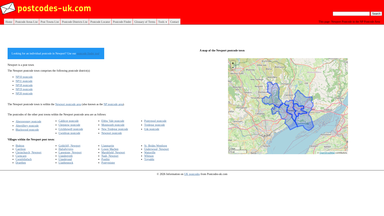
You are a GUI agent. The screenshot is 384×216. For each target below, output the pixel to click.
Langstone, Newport (70, 152)
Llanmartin (107, 145)
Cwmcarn (21, 155)
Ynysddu (149, 159)
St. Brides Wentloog (155, 145)
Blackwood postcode (27, 129)
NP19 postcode (24, 89)
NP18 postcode (24, 85)
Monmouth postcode (112, 124)
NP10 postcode (24, 76)
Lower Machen (109, 149)
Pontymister (108, 162)
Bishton (20, 145)
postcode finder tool (88, 53)
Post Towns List (50, 21)
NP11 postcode (24, 81)
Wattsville (149, 152)
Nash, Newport (109, 155)
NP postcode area (113, 104)
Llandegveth (66, 155)
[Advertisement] (96, 38)
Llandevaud (65, 159)
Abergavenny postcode (28, 121)
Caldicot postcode (69, 120)
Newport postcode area (68, 104)
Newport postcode (111, 133)
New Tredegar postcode (114, 129)
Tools (162, 21)
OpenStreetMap (327, 152)
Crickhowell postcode (71, 129)
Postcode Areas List (26, 21)
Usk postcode (151, 129)
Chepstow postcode (69, 124)
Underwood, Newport (156, 149)
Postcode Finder (122, 21)
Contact (174, 21)
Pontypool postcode (155, 120)
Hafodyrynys (66, 149)
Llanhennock (66, 162)
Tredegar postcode (154, 124)
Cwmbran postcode (69, 133)
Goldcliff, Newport (69, 145)
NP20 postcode (24, 93)
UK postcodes (192, 174)
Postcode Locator (100, 21)
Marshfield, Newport (113, 152)
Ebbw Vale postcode (112, 120)
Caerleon (21, 149)
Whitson (149, 155)
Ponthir (105, 159)
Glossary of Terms (144, 21)
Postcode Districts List (74, 21)
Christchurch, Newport (28, 152)
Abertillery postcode (27, 125)
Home (8, 21)
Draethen (21, 162)
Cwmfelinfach (24, 159)
